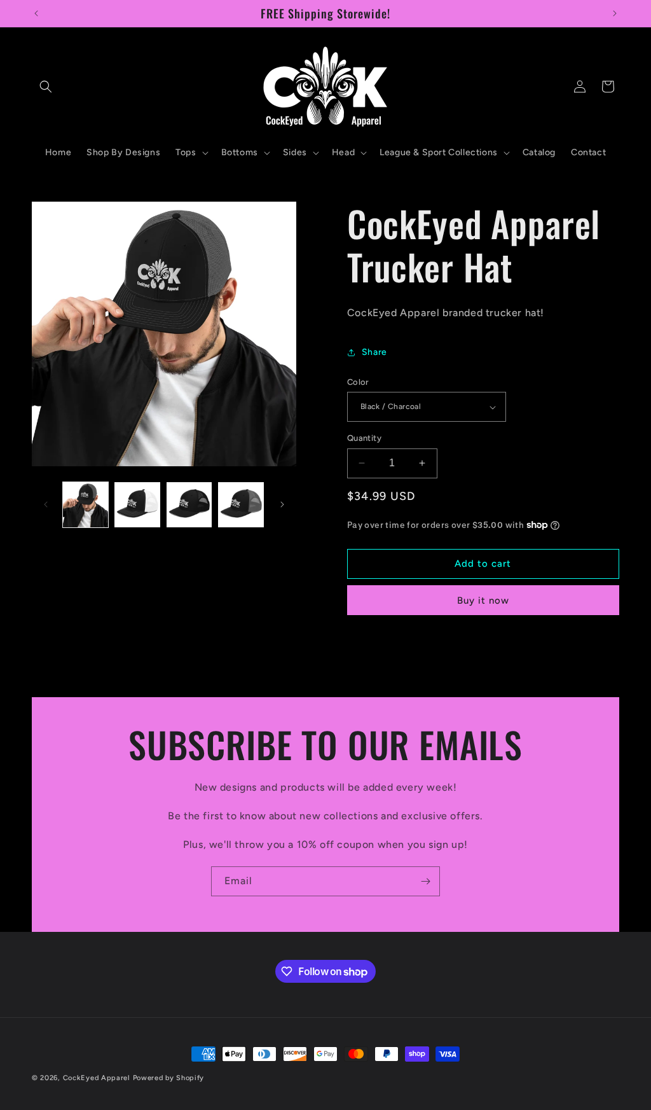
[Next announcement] (615, 13)
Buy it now (483, 600)
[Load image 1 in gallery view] (85, 504)
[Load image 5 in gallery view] (240, 504)
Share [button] (374, 352)
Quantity (364, 438)
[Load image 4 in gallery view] (189, 504)
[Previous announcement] (36, 13)
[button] (46, 87)
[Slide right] (282, 504)
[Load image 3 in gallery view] (137, 504)
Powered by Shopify (169, 1078)
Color (358, 382)
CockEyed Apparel (98, 1078)
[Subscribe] (425, 881)
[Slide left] (46, 504)
